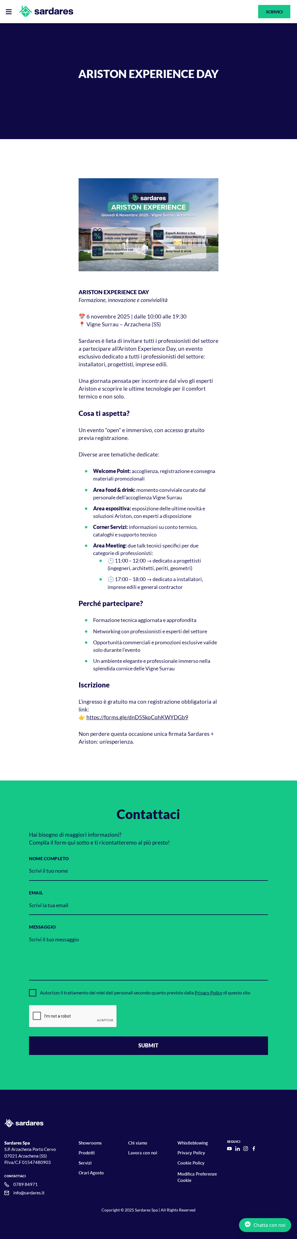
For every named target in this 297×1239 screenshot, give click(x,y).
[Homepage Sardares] (46, 11)
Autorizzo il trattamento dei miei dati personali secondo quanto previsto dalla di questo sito (145, 992)
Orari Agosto (91, 1172)
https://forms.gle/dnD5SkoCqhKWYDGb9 (137, 717)
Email (36, 892)
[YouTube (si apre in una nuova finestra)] (229, 1148)
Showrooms (90, 1142)
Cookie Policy (191, 1162)
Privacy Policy (208, 992)
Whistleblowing (193, 1142)
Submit (148, 1045)
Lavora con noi (142, 1152)
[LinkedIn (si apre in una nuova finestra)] (237, 1148)
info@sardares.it (29, 1192)
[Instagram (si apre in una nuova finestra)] (245, 1148)
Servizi (85, 1162)
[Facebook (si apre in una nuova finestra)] (253, 1148)
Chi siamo (137, 1142)
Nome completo (49, 858)
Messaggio (42, 926)
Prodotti (87, 1152)
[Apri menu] (9, 11)
